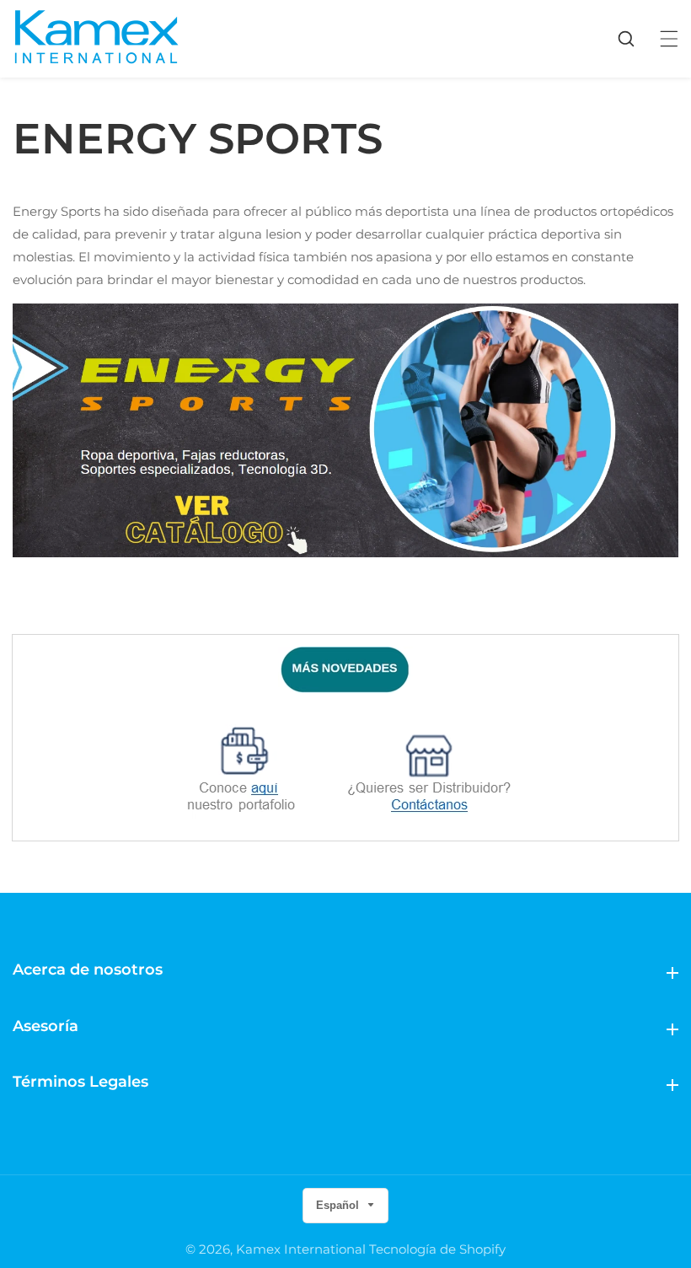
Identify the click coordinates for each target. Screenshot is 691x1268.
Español (339, 1205)
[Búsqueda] (634, 38)
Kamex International (301, 1249)
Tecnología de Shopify (437, 1249)
